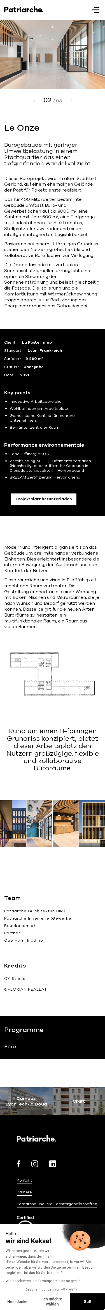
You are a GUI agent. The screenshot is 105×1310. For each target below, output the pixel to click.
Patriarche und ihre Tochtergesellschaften (57, 1204)
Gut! (87, 1301)
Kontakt (24, 1180)
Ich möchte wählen (52, 1301)
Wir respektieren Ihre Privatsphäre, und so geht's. (43, 1281)
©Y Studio (15, 978)
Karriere (24, 1192)
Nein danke (17, 1301)
